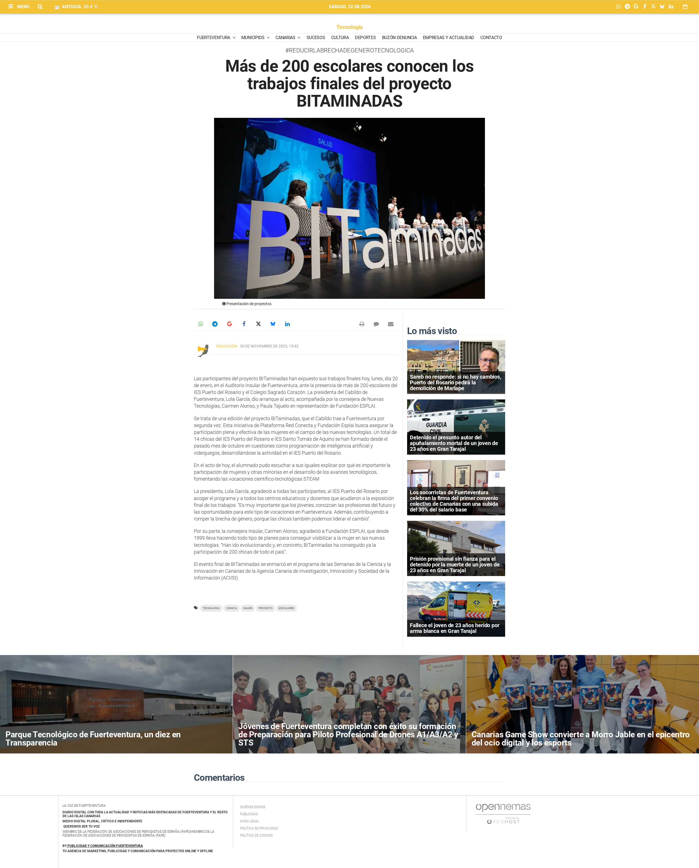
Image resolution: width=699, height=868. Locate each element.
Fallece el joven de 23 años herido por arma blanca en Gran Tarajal (454, 628)
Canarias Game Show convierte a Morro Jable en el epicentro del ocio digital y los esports (581, 738)
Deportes (365, 37)
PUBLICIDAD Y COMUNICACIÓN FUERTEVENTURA (105, 846)
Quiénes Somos (252, 807)
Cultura (340, 37)
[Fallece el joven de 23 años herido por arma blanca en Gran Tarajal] (456, 608)
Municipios (253, 37)
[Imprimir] (361, 324)
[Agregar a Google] (637, 7)
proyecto (266, 608)
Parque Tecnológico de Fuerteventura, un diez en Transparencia (93, 738)
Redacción (226, 346)
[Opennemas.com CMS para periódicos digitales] (503, 814)
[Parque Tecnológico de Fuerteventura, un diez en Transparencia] (116, 704)
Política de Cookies (256, 835)
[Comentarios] (376, 324)
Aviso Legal (249, 821)
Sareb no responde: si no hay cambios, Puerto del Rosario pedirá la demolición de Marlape (455, 382)
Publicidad (249, 814)
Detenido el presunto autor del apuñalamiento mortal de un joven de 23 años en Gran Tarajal (454, 443)
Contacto (491, 37)
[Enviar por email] (390, 324)
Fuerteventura (214, 37)
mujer (247, 608)
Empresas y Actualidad (448, 37)
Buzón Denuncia (399, 37)
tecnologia (211, 608)
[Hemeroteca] (685, 6)
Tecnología (349, 27)
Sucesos (316, 37)
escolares (286, 608)
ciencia (231, 608)
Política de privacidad (259, 828)
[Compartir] (619, 7)
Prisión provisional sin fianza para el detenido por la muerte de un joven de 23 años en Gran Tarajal (455, 565)
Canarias (286, 37)
